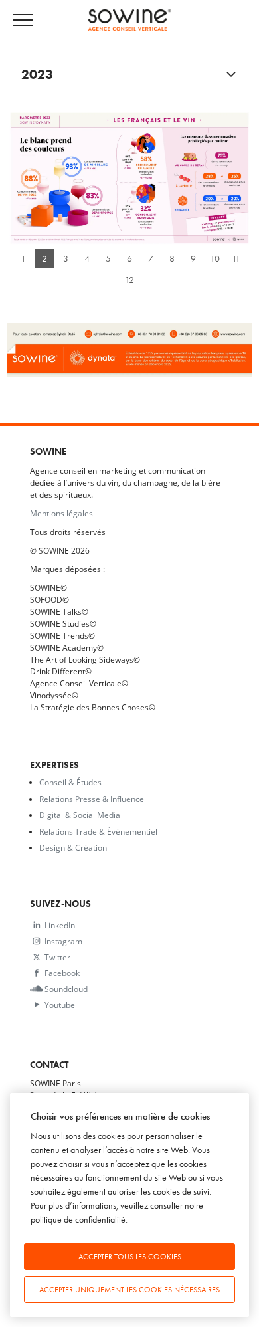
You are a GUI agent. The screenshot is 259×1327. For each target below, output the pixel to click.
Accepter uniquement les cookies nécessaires (129, 1289)
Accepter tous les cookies (129, 1256)
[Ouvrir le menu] (29, 20)
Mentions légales (61, 513)
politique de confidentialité (78, 1219)
